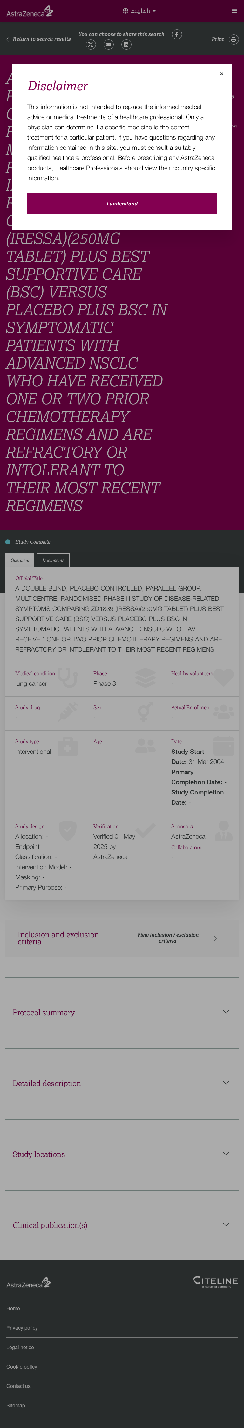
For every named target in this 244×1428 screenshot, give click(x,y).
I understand (122, 203)
